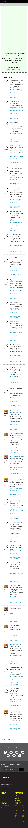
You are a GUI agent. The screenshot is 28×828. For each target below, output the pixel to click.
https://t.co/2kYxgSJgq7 (16, 268)
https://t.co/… (13, 596)
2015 (16, 813)
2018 (23, 810)
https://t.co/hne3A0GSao (16, 133)
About (3, 793)
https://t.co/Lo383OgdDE (16, 573)
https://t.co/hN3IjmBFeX (16, 110)
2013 (16, 815)
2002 (23, 823)
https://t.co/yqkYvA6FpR (16, 90)
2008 (23, 818)
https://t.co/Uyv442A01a (16, 551)
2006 (23, 820)
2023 (16, 807)
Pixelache (6, 85)
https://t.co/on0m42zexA (16, 291)
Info (26, 2)
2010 (23, 816)
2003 (16, 823)
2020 (23, 809)
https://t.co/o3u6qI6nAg (16, 467)
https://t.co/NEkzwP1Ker (16, 676)
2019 (16, 810)
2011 (16, 816)
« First (3, 739)
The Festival (18, 797)
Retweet (15, 96)
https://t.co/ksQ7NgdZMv (17, 413)
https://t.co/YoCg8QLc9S (16, 355)
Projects (17, 798)
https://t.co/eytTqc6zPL (16, 376)
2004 (23, 821)
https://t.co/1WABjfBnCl (16, 655)
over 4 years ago (13, 553)
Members (2, 4)
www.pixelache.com (14, 69)
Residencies (18, 800)
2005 (16, 821)
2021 (16, 809)
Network (3, 809)
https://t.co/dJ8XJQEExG (16, 200)
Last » (8, 739)
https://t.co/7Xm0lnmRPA (16, 511)
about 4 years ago (13, 92)
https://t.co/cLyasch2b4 (16, 488)
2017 (16, 812)
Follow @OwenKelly (14, 429)
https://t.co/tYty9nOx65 (16, 332)
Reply (11, 96)
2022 (23, 807)
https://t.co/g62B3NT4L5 (16, 177)
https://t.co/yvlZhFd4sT (16, 245)
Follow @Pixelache (14, 97)
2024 (23, 805)
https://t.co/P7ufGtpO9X (16, 699)
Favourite (19, 96)
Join (21, 769)
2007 (16, 820)
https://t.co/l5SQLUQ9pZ (16, 222)
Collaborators (5, 805)
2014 (23, 813)
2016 (23, 812)
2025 (16, 805)
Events (16, 795)
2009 (16, 818)
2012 (23, 815)
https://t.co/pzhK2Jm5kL (16, 156)
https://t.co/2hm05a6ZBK (17, 399)
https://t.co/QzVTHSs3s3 (16, 259)
